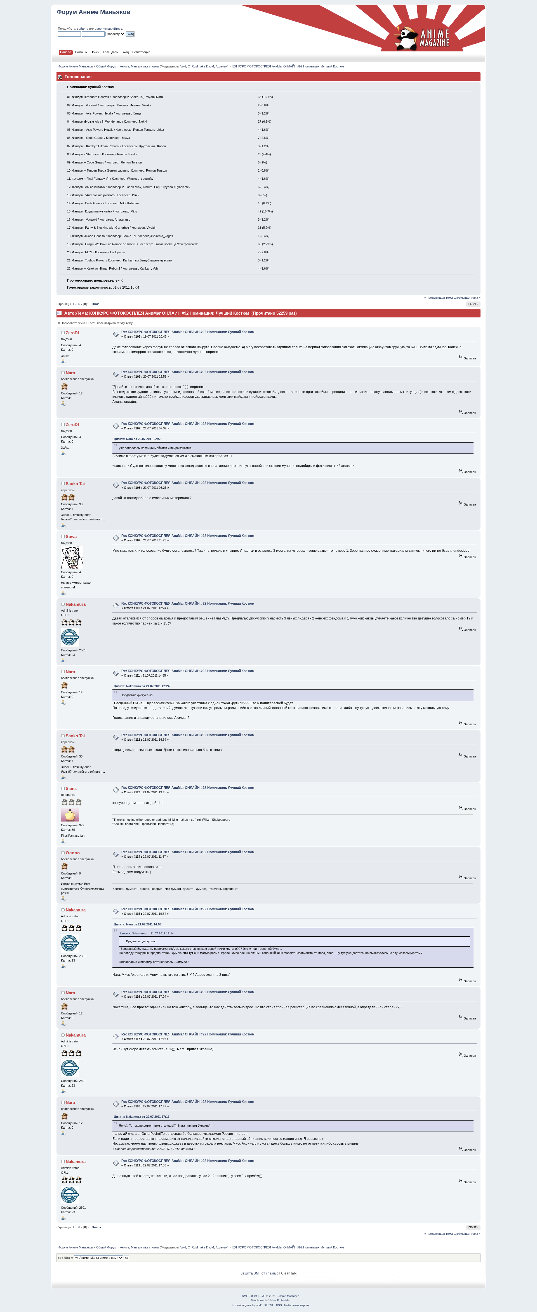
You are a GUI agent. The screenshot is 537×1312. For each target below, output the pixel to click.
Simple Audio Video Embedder (270, 1300)
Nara (70, 372)
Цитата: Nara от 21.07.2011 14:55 (137, 924)
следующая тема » (467, 297)
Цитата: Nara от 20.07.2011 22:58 (137, 439)
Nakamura (76, 604)
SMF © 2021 (268, 1295)
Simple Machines (288, 1295)
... (76, 304)
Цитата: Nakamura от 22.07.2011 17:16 (141, 1116)
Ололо (73, 852)
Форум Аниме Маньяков (93, 11)
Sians (71, 788)
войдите (82, 28)
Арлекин (221, 66)
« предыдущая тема (438, 297)
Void (183, 66)
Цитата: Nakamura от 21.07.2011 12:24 (141, 686)
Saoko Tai (75, 483)
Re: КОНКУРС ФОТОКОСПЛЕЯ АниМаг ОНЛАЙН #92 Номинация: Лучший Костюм (188, 332)
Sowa (71, 536)
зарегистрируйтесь (108, 28)
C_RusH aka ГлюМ (201, 66)
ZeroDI (72, 332)
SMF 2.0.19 (249, 1295)
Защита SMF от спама (258, 1273)
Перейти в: (65, 1257)
